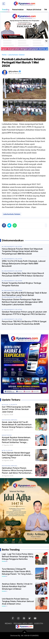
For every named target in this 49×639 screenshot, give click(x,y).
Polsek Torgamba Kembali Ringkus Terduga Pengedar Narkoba (21, 284)
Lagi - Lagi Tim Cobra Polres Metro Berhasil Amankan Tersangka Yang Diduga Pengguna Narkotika (17, 556)
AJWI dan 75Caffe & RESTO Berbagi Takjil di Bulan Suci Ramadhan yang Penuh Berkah (24, 294)
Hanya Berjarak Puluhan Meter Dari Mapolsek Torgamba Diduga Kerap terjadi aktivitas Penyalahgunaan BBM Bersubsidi (22, 251)
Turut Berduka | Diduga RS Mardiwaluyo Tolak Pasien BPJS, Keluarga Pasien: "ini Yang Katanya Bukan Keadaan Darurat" (17, 571)
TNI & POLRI (8, 450)
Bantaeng (7, 435)
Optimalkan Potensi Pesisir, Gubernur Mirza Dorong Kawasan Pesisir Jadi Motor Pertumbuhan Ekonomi (17, 470)
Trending (5, 9)
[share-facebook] (4, 225)
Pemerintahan (18, 9)
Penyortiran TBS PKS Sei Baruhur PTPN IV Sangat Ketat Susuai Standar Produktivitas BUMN (24, 322)
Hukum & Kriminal (34, 9)
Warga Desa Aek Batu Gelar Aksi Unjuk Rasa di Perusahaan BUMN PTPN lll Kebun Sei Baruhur (23, 274)
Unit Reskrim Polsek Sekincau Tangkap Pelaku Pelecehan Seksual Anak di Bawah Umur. (18, 601)
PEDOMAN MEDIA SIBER (23, 623)
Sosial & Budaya (10, 404)
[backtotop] (24, 632)
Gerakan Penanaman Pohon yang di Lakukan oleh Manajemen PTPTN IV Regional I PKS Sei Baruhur (24, 313)
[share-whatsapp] (15, 225)
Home (4, 55)
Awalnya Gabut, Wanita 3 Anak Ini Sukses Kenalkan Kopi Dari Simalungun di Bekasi (17, 586)
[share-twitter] (9, 225)
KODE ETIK (38, 623)
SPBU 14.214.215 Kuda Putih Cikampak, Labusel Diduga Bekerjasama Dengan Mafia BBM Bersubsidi (23, 263)
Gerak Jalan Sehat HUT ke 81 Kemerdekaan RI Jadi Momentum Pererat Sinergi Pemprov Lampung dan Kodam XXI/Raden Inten (17, 424)
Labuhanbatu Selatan (11, 214)
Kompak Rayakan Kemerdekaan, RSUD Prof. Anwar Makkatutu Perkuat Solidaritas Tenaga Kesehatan (16, 440)
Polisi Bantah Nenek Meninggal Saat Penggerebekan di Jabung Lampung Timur (16, 455)
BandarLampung (10, 420)
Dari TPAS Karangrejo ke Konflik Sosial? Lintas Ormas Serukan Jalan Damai (16, 409)
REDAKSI (8, 623)
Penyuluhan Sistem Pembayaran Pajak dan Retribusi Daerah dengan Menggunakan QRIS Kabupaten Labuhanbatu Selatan (22, 302)
